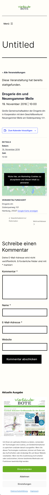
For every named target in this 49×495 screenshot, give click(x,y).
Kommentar (10, 271)
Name (6, 305)
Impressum (34, 491)
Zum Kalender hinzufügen (20, 130)
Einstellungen (24, 484)
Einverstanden (24, 469)
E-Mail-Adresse (12, 322)
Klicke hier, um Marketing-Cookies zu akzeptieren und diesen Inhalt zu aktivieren (24, 179)
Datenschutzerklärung (19, 491)
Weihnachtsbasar (39, 221)
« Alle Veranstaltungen (13, 72)
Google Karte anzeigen (28, 211)
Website (7, 339)
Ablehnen (24, 476)
